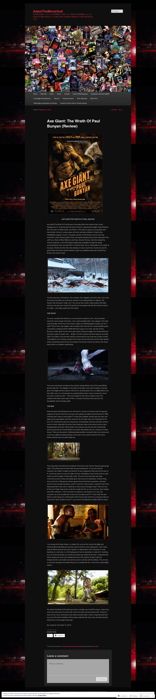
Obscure (56, 98)
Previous (113, 110)
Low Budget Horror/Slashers (42, 98)
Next (121, 110)
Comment (101, 679)
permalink (95, 646)
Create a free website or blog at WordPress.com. (64, 692)
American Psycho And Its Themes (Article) (73, 103)
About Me (43, 94)
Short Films (93, 98)
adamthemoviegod (77, 646)
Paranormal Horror (68, 98)
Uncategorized (65, 646)
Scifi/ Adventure (82, 98)
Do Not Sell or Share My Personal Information (93, 692)
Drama (59, 94)
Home (35, 94)
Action (52, 94)
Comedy (67, 94)
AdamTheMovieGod (48, 11)
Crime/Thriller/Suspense (80, 94)
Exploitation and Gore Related (100, 94)
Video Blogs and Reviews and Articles (45, 103)
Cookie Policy (42, 695)
